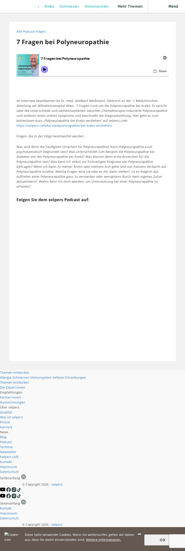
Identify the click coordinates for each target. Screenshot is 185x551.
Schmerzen (69, 6)
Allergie (6, 377)
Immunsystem (97, 6)
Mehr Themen (130, 6)
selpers (56, 484)
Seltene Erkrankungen (69, 377)
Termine (6, 447)
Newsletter (8, 452)
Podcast (6, 442)
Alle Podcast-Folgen (31, 31)
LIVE (15, 457)
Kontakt (6, 462)
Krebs (49, 6)
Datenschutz (9, 472)
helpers (6, 457)
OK (162, 539)
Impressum (8, 467)
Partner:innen (10, 397)
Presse (5, 422)
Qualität (6, 412)
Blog (3, 437)
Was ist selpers (11, 417)
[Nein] (139, 534)
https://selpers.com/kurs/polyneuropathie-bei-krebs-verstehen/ (64, 125)
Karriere (6, 427)
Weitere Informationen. (103, 539)
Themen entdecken (14, 372)
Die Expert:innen (12, 387)
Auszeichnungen (12, 402)
